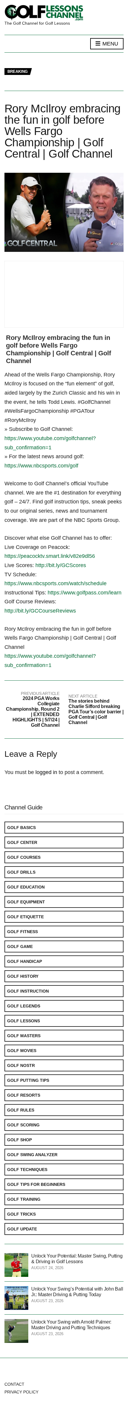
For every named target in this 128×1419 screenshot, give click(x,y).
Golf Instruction (28, 991)
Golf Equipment (26, 902)
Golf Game (20, 946)
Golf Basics (21, 827)
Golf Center (22, 842)
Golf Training (23, 1199)
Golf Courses (23, 857)
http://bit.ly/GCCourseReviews (40, 611)
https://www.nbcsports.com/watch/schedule (55, 583)
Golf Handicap (24, 961)
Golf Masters (23, 1035)
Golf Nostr (21, 1065)
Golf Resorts (23, 1095)
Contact (14, 1384)
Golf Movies (21, 1050)
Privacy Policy (21, 1392)
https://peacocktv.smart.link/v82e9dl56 (49, 556)
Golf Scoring (23, 1125)
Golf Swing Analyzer (32, 1154)
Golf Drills (21, 872)
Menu (109, 44)
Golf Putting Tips (28, 1080)
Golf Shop (19, 1139)
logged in (46, 772)
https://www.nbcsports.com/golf (41, 466)
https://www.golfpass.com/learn (84, 593)
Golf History (22, 976)
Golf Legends (23, 1006)
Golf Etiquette (25, 916)
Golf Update (22, 1229)
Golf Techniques (27, 1169)
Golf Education (26, 887)
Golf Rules (20, 1110)
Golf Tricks (21, 1214)
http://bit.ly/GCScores (60, 565)
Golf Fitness (22, 931)
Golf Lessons (23, 1020)
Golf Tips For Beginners (36, 1184)
